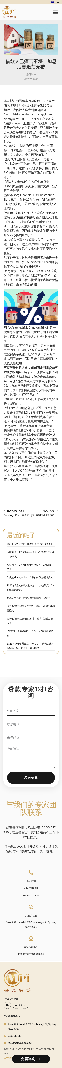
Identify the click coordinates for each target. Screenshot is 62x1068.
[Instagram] (16, 1005)
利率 (18, 163)
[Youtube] (7, 1005)
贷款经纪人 (43, 101)
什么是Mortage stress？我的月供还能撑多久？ (31, 577)
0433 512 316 (31, 887)
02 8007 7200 (31, 895)
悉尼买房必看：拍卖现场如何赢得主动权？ (29, 597)
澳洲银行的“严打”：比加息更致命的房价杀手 (30, 544)
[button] (55, 12)
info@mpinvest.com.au (31, 953)
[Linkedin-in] (25, 1005)
